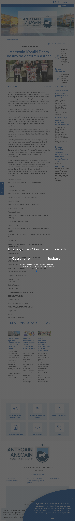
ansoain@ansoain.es (37, 271)
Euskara (54, 258)
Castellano (21, 258)
